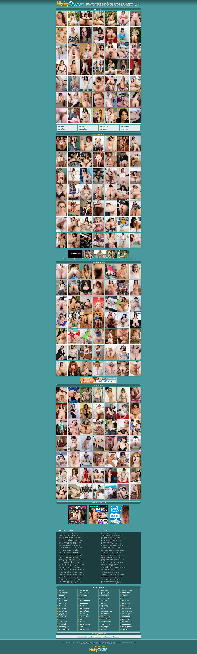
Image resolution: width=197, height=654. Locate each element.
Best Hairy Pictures (106, 627)
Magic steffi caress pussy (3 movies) (110, 569)
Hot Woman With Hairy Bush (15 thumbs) (69, 544)
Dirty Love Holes (84, 603)
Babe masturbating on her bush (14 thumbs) (70, 566)
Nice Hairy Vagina (84, 608)
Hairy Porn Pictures (85, 600)
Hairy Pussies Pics (84, 614)
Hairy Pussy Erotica (127, 626)
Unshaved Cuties (84, 598)
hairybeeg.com (104, 590)
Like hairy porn (105, 605)
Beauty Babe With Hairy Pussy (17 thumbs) (70, 579)
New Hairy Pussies (63, 610)
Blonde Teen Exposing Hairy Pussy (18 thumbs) (71, 537)
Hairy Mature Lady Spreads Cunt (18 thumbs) (70, 542)
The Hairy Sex (83, 602)
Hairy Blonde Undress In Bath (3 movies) (111, 561)
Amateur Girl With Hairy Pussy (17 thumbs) (70, 557)
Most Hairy (82, 593)
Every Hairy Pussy (105, 597)
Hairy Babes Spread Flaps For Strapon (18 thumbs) (71, 549)
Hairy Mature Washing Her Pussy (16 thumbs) (70, 562)
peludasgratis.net (105, 619)
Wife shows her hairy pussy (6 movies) (110, 547)
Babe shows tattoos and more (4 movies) (111, 544)
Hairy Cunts (83, 623)
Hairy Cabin (125, 602)
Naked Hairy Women (106, 618)
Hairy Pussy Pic (83, 128)
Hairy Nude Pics (84, 590)
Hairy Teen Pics (126, 627)
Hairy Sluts (103, 629)
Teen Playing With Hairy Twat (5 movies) (111, 535)
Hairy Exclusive (105, 592)
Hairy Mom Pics (104, 126)
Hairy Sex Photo (63, 611)
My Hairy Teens (126, 610)
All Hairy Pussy (83, 129)
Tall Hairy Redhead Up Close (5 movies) (111, 552)
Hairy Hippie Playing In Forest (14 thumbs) (70, 539)
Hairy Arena (61, 126)
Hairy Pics (103, 603)
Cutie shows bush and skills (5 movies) (110, 577)
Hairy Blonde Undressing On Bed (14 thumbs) (70, 561)
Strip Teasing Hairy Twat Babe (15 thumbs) (70, 571)
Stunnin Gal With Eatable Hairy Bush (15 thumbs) (71, 574)
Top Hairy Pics (125, 595)
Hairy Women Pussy (85, 592)
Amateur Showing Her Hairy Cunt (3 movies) (112, 562)
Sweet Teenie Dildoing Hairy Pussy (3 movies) (112, 550)
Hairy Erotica (125, 593)
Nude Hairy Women (85, 611)
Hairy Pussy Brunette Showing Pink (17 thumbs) (71, 540)
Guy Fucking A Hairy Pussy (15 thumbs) (69, 581)
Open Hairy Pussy (126, 613)
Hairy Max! (103, 614)
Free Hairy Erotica (62, 128)
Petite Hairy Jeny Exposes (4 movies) (110, 542)
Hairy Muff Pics (125, 126)
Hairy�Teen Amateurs (127, 605)
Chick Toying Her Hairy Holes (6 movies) (111, 579)
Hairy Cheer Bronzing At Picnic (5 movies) (111, 540)
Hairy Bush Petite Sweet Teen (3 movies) (111, 554)
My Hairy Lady (62, 623)
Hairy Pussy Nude (126, 608)
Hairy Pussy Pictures (127, 621)
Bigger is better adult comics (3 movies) (110, 533)
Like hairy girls (83, 610)
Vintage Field (83, 626)
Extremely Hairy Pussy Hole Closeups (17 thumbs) (71, 555)
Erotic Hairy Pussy (126, 624)
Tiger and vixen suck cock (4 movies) (110, 572)
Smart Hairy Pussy (126, 618)
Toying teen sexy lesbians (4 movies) (110, 571)
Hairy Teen (125, 629)
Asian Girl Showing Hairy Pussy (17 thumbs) (70, 559)
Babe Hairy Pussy (84, 629)
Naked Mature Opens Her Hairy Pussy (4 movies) (113, 567)
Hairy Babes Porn (126, 606)
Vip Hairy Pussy (63, 621)
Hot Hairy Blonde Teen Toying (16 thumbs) (70, 583)
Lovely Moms (104, 610)
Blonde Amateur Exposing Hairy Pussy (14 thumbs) (72, 564)
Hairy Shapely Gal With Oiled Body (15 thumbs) (71, 576)
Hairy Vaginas (103, 128)
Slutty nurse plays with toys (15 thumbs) (69, 535)
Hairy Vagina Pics (63, 627)
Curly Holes (104, 623)
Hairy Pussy (83, 606)
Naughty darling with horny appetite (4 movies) (112, 559)
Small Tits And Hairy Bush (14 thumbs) (69, 577)
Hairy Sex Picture (84, 605)
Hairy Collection (105, 613)
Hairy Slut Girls (83, 621)
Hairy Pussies (103, 129)
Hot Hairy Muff (124, 129)
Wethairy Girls (62, 624)
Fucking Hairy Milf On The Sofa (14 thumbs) (70, 554)
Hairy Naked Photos (85, 624)
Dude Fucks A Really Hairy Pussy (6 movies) (112, 545)
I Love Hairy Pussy (63, 616)
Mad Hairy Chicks (105, 624)
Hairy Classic (62, 618)
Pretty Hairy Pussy (126, 616)
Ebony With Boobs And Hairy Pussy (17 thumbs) (71, 569)
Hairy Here (124, 598)
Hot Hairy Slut (83, 618)
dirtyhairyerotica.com (106, 611)
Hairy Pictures (125, 623)
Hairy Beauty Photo (127, 611)
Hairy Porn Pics (84, 595)
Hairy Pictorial (125, 600)
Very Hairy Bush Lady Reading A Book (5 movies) (113, 583)
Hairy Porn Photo (105, 626)
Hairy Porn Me (125, 597)
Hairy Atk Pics (61, 129)
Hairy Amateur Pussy (64, 629)
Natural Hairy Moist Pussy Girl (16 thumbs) (70, 567)
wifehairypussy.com (64, 626)
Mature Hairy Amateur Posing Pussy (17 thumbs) (71, 572)
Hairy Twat (82, 627)
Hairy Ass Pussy (126, 603)
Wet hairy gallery (105, 593)
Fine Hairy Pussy (63, 613)
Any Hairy (81, 126)
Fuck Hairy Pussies (106, 616)
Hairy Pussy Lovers (127, 590)
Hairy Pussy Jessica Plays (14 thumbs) (68, 552)
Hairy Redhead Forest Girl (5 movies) (110, 537)
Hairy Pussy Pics (63, 619)
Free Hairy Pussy (105, 595)
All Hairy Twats (125, 619)
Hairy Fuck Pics (105, 602)
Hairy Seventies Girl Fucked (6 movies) (110, 581)
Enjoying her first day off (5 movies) (110, 564)
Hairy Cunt (123, 128)
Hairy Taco (82, 613)
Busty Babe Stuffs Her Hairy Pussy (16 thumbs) (71, 547)
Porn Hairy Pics (126, 592)
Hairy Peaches (83, 597)
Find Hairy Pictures (106, 621)
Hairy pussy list (105, 598)
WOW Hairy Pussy (84, 619)
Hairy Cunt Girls (126, 614)
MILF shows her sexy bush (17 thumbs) (69, 550)
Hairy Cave (103, 608)
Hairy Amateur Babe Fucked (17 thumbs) (69, 545)
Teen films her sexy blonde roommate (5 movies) (113, 574)
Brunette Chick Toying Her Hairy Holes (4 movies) (113, 549)
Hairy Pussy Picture (85, 616)
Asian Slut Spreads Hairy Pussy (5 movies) (111, 566)
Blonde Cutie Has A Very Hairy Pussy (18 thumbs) (71, 533)
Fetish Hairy (104, 600)
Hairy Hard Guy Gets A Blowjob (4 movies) (112, 576)
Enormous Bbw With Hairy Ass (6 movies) (111, 557)
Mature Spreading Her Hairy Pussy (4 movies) (112, 555)
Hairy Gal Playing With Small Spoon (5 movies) (113, 539)
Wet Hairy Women (63, 614)
